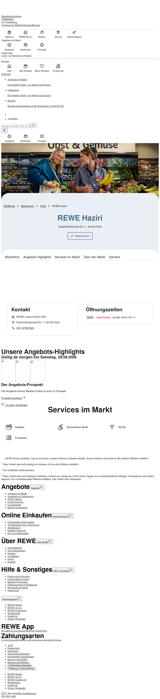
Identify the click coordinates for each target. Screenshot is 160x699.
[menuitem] (9, 34)
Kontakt (11, 562)
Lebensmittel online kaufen (21, 522)
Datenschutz (14, 648)
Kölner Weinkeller (17, 619)
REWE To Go (15, 607)
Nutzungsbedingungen (19, 654)
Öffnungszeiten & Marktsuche (22, 584)
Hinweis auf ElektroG (18, 662)
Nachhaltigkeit (15, 548)
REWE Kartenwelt (17, 610)
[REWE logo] (6, 74)
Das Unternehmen (16, 550)
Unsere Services (15, 502)
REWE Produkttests (17, 507)
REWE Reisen (15, 605)
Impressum (13, 651)
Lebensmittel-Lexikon (18, 579)
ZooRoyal (13, 616)
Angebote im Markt (17, 493)
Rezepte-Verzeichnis (18, 582)
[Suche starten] (33, 125)
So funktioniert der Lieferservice (23, 525)
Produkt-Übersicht (17, 530)
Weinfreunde (14, 613)
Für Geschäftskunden (18, 533)
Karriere (12, 553)
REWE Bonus (15, 499)
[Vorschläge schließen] (4, 130)
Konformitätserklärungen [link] (20, 665)
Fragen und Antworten (19, 576)
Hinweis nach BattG (18, 659)
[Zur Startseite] (11, 6)
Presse (11, 559)
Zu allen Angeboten (16, 405)
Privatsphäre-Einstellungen (21, 656)
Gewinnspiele (14, 505)
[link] (83, 82)
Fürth (43, 206)
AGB (10, 645)
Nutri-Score (13, 590)
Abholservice (14, 527)
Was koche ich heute (18, 587)
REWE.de (9, 206)
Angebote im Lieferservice (21, 496)
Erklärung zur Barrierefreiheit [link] (22, 669)
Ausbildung (13, 556)
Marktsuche (27, 206)
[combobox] (15, 126)
